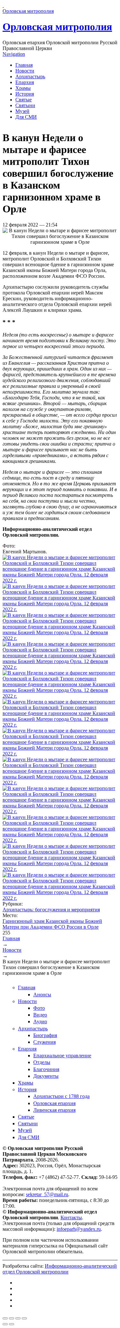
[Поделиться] (11, 1318)
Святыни (25, 105)
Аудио (40, 1021)
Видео (40, 1014)
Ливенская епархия (54, 1110)
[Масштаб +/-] (24, 1318)
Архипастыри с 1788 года (61, 1096)
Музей (22, 111)
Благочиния (46, 1069)
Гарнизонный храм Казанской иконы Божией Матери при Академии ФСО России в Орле (52, 924)
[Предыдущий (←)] (5, 1324)
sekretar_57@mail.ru (47, 1194)
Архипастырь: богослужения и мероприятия (51, 909)
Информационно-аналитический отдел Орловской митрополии (60, 1268)
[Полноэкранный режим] (17, 1318)
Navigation (14, 54)
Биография (45, 1035)
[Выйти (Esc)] (5, 1318)
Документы (46, 1076)
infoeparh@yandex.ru (79, 1229)
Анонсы (42, 994)
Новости (24, 70)
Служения (44, 1042)
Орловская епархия (54, 1103)
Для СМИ (26, 117)
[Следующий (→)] (11, 1324)
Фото (39, 1008)
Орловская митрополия (57, 26)
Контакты (71, 1217)
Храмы (23, 88)
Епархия (24, 82)
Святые (23, 99)
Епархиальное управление (62, 1055)
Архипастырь (30, 76)
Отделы (41, 1062)
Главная (24, 65)
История (24, 94)
